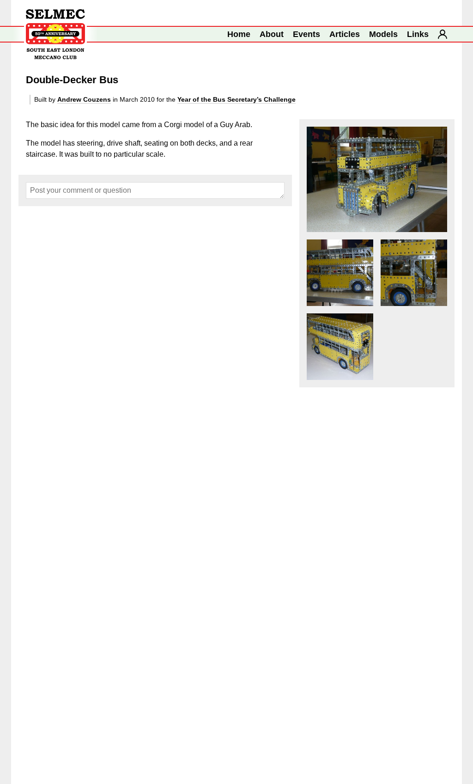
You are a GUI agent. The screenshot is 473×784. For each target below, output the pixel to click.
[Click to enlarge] (377, 179)
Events (306, 34)
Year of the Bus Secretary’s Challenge (236, 99)
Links (418, 34)
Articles (344, 34)
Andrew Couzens (84, 99)
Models (383, 34)
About (272, 34)
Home (238, 34)
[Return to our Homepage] (55, 34)
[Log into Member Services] (442, 34)
